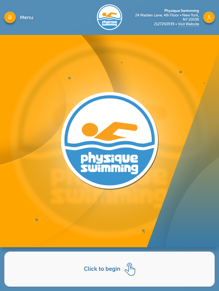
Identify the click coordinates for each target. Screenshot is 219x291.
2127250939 (164, 24)
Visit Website (188, 24)
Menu (26, 17)
